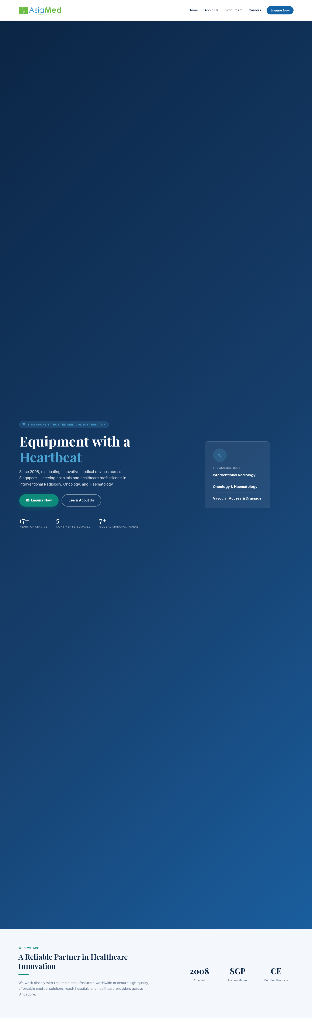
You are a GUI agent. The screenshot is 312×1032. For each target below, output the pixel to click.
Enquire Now (280, 10)
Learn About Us (81, 500)
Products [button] (232, 10)
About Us (211, 10)
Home (193, 10)
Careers (255, 10)
